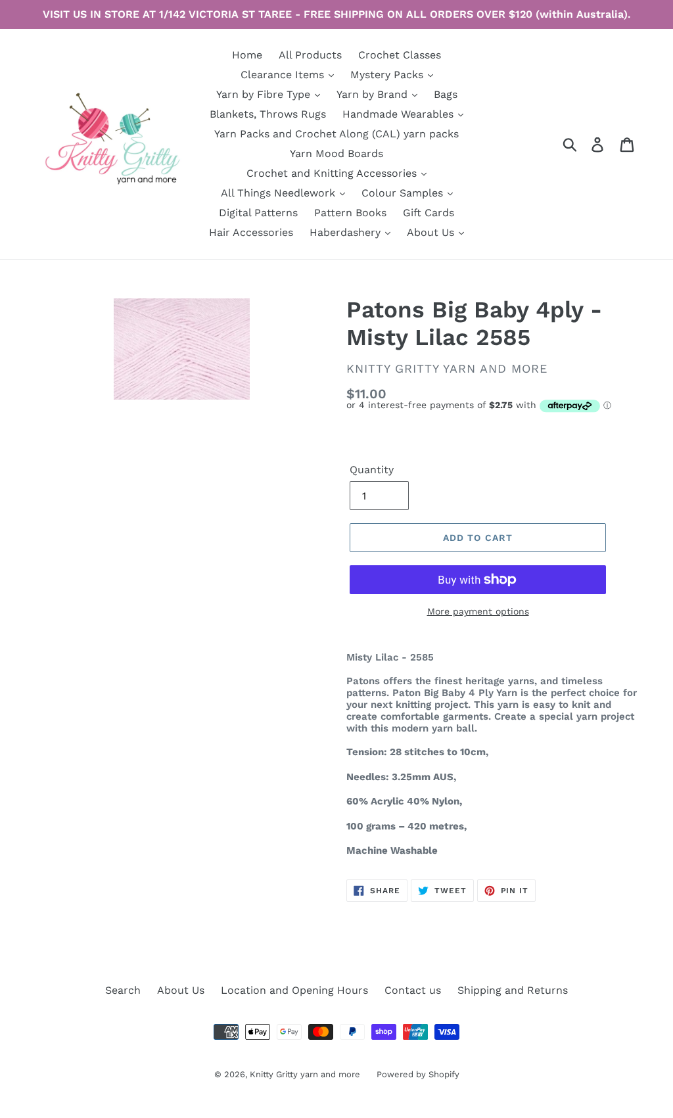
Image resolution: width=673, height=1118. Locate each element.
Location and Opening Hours (294, 990)
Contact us (412, 990)
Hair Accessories (251, 232)
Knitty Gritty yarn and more (305, 1074)
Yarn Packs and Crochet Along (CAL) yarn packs (336, 134)
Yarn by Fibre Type (264, 94)
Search (123, 990)
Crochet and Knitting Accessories (333, 173)
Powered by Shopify (418, 1074)
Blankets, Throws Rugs (268, 114)
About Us (432, 232)
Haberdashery (347, 232)
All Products (310, 55)
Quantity (372, 469)
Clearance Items (284, 74)
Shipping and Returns (512, 990)
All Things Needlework (279, 193)
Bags (445, 94)
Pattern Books (350, 212)
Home (247, 55)
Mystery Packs (388, 74)
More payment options (478, 611)
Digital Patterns (258, 212)
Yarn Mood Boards (336, 153)
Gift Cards (428, 212)
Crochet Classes (399, 55)
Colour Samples (403, 193)
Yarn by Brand (373, 94)
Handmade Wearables (399, 114)
